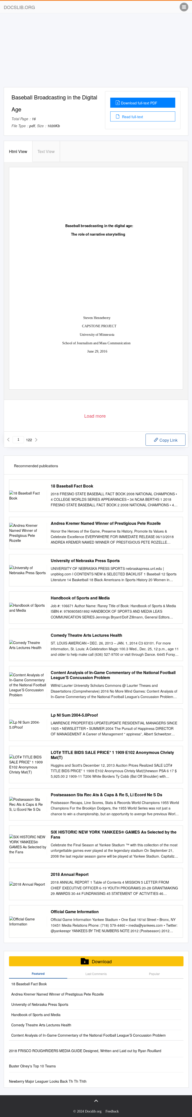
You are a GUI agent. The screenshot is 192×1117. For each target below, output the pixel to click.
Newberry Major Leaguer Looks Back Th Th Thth (47, 1081)
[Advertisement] (96, 52)
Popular (154, 974)
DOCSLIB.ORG (19, 7)
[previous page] (8, 439)
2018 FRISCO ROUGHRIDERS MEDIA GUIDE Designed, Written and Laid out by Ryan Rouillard (85, 1050)
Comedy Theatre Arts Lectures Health (86, 635)
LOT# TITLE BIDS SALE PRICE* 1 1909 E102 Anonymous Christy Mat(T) (112, 755)
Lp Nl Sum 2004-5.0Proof (74, 715)
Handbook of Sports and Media (80, 597)
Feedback (112, 1111)
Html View (18, 151)
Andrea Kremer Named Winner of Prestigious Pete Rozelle (106, 523)
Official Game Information (75, 911)
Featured (38, 973)
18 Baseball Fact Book (72, 486)
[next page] (36, 439)
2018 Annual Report (69, 874)
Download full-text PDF (139, 102)
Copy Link (168, 440)
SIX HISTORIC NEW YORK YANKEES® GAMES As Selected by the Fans (113, 835)
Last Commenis (96, 974)
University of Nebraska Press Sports (85, 560)
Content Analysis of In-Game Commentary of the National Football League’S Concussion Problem (113, 675)
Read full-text (132, 116)
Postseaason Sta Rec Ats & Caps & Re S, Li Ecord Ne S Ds (106, 794)
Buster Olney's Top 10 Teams (32, 1065)
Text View (46, 151)
